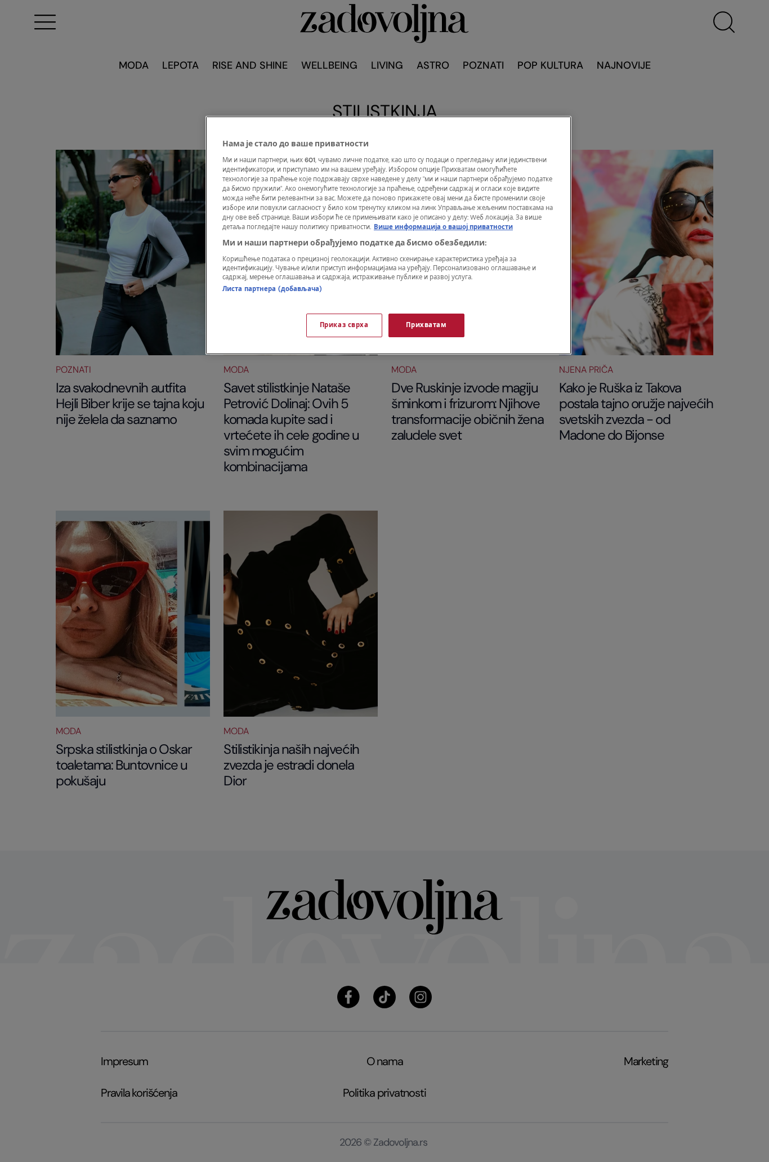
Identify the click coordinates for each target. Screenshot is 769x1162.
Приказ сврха (344, 325)
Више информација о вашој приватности (443, 227)
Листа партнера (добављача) (272, 289)
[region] (388, 235)
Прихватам (426, 325)
